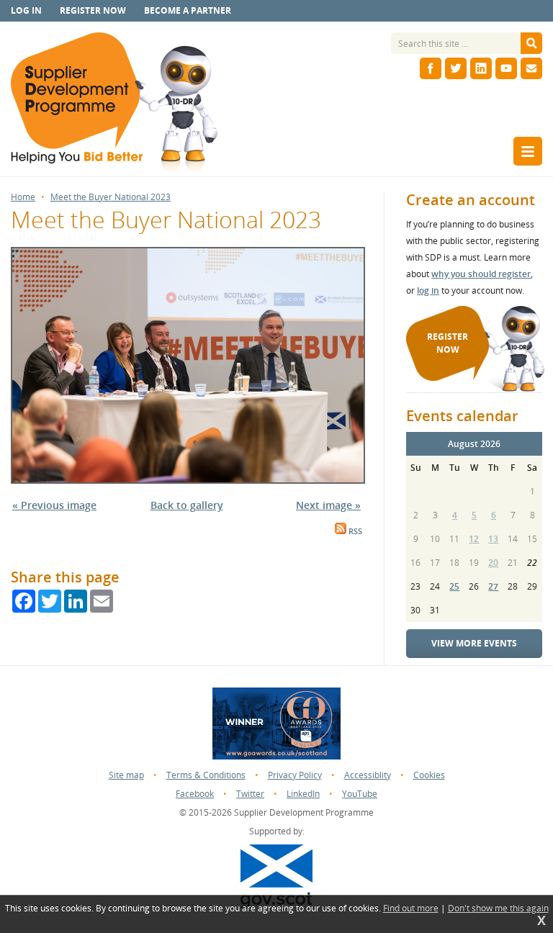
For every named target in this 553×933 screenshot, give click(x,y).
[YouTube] (506, 68)
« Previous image (54, 505)
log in (428, 290)
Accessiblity (367, 775)
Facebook (195, 794)
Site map (126, 775)
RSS (354, 531)
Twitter (250, 794)
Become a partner (187, 10)
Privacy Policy (295, 775)
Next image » (328, 505)
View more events (474, 643)
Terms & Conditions (206, 775)
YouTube (359, 794)
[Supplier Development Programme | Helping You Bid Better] (114, 104)
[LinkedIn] (481, 68)
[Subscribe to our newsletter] (531, 68)
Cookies (429, 775)
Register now (93, 10)
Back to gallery (186, 505)
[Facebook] (430, 68)
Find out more (411, 908)
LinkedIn (303, 794)
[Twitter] (456, 68)
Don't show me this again (498, 908)
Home (23, 197)
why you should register (481, 274)
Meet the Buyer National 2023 (110, 197)
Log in (26, 10)
